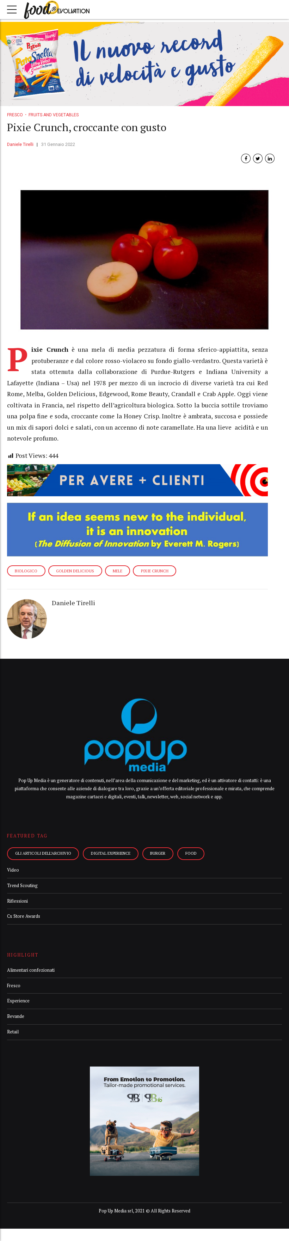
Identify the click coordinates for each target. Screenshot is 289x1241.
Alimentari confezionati (31, 970)
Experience (18, 1001)
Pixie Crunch (154, 570)
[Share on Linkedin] (270, 158)
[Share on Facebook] (246, 158)
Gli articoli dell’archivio (43, 853)
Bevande (15, 1016)
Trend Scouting (22, 886)
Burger (157, 853)
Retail (13, 1032)
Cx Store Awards (23, 916)
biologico (26, 570)
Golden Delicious (75, 570)
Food (191, 853)
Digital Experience (110, 853)
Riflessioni (17, 901)
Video (13, 870)
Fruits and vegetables (54, 114)
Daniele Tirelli (20, 144)
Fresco (15, 114)
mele (117, 570)
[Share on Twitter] (258, 158)
